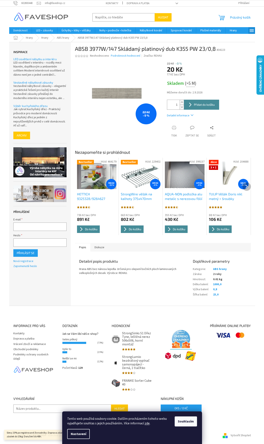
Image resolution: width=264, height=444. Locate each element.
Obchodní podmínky (25, 349)
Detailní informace (178, 115)
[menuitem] (20, 30)
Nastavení (78, 434)
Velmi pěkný (69, 339)
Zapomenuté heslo (25, 266)
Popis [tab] (82, 247)
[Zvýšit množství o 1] (182, 102)
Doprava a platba (138, 3)
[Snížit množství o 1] (182, 107)
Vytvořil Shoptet (241, 435)
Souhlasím (186, 421)
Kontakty (112, 3)
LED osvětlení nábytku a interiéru (35, 59)
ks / (181, 408)
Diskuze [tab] (99, 247)
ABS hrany (220, 269)
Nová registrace (23, 261)
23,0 (216, 295)
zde (147, 423)
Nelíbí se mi (69, 358)
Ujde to (66, 349)
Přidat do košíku (204, 104)
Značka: (153, 56)
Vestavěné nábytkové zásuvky (33, 82)
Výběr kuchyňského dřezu (30, 105)
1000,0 (217, 284)
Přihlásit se (25, 253)
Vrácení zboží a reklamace (29, 344)
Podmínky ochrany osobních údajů (30, 356)
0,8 (215, 289)
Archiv (22, 135)
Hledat (163, 17)
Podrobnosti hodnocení (125, 56)
